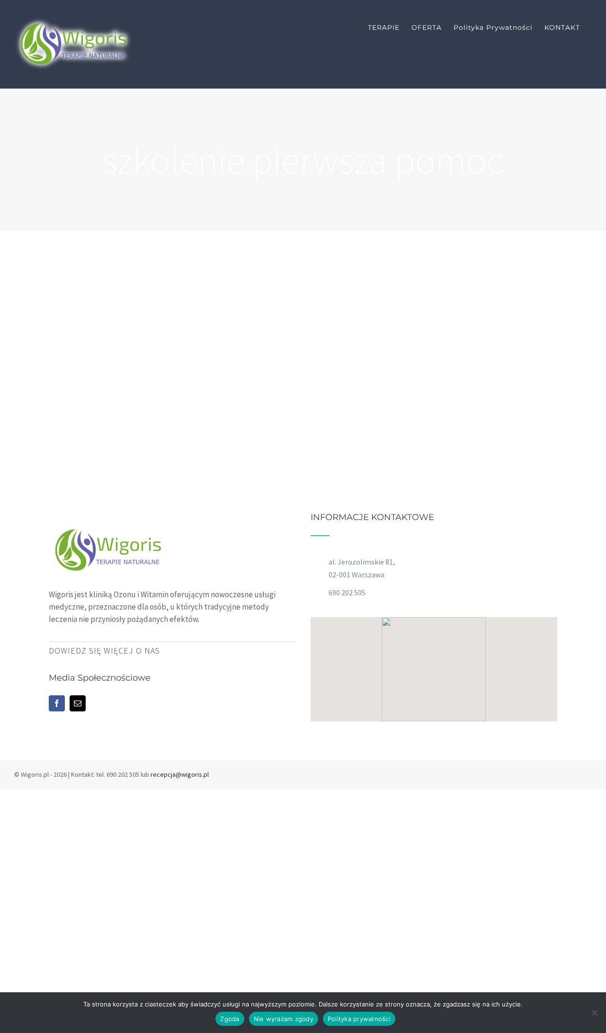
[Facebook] (57, 703)
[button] (433, 663)
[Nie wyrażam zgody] (594, 1012)
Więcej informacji (405, 304)
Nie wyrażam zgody (283, 1019)
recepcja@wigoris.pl (180, 774)
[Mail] (78, 703)
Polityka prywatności (359, 1019)
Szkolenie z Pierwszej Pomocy (350, 239)
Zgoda (229, 1019)
